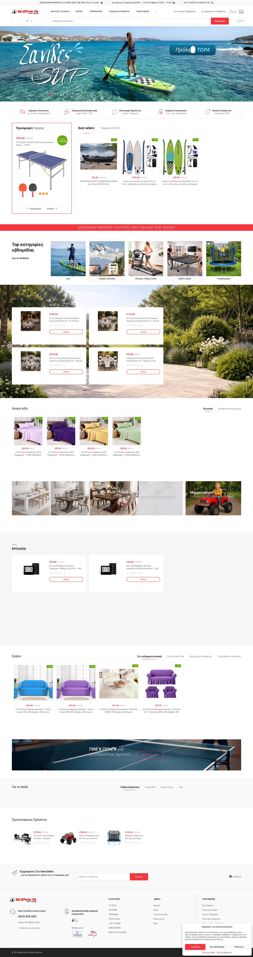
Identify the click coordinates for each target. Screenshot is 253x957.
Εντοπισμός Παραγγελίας (185, 11)
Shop (156, 910)
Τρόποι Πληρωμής (210, 914)
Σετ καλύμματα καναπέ (149, 656)
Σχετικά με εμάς (161, 914)
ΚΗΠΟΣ (79, 11)
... (156, 11)
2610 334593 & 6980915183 (197, 2)
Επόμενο (50, 209)
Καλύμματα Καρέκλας (200, 656)
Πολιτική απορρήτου (224, 952)
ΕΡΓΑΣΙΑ (112, 905)
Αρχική (157, 905)
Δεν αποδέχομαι (217, 947)
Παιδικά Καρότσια (130, 787)
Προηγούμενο (35, 209)
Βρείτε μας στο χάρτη (30, 928)
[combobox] (131, 21)
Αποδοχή (195, 947)
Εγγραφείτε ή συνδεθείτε (214, 11)
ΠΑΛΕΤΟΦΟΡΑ (142, 11)
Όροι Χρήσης (207, 905)
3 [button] (92, 390)
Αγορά (66, 332)
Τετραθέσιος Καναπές (229, 656)
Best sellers (86, 128)
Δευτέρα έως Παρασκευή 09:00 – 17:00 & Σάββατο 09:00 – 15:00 (142, 2)
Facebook (237, 876)
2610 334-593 (27, 916)
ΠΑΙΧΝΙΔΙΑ (113, 914)
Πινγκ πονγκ (166, 787)
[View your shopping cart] (231, 12)
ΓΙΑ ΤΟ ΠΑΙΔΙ (114, 923)
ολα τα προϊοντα (20, 258)
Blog (155, 923)
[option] (41, 168)
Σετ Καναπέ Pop (175, 656)
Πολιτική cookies (208, 952)
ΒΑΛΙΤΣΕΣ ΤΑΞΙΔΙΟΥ (60, 11)
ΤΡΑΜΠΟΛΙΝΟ (95, 11)
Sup (181, 787)
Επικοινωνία (159, 919)
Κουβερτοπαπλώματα (229, 408)
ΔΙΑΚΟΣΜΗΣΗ (115, 928)
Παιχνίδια (150, 787)
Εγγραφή (139, 877)
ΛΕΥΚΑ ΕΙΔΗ (114, 919)
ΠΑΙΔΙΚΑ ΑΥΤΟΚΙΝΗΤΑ (119, 11)
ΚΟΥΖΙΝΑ (113, 910)
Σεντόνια (208, 408)
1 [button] (85, 390)
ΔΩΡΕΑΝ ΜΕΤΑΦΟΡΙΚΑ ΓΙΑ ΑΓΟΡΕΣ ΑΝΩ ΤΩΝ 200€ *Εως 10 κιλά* (69, 2)
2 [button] (89, 390)
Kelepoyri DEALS (110, 128)
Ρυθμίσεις (239, 947)
